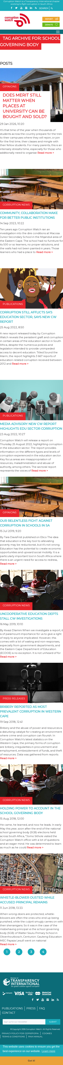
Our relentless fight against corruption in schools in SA (26, 523)
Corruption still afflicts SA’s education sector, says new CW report (28, 317)
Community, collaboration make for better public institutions (29, 215)
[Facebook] (11, 8)
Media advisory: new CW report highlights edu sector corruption (31, 426)
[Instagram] (26, 8)
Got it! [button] (31, 1060)
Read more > (45, 152)
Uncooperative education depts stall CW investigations (29, 616)
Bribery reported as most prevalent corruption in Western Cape (30, 711)
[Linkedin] (31, 8)
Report (49, 19)
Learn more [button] (48, 1051)
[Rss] (35, 8)
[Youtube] (21, 8)
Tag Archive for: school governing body (30, 41)
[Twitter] (16, 8)
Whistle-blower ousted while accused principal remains (27, 900)
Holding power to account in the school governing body (30, 810)
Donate (49, 25)
